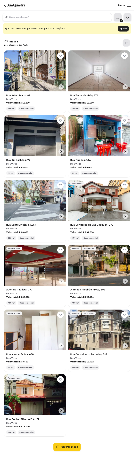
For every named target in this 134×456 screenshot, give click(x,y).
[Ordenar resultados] (126, 43)
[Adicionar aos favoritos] (60, 55)
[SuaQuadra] (60, 5)
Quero (123, 28)
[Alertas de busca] (127, 17)
